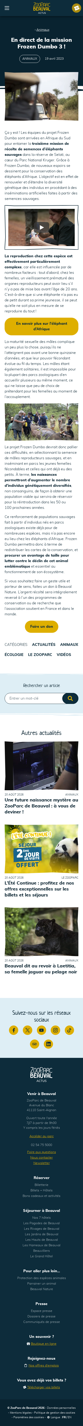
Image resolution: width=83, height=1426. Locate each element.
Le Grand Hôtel (41, 1256)
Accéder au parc (42, 1136)
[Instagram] (55, 1030)
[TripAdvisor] (34, 1044)
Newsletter (41, 1163)
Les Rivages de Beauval (41, 1228)
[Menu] (7, 8)
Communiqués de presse (41, 1322)
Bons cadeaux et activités (41, 1196)
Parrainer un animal (41, 1283)
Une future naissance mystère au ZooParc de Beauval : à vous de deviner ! (41, 806)
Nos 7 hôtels (41, 1217)
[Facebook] (13, 1030)
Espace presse (41, 1311)
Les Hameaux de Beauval (41, 1245)
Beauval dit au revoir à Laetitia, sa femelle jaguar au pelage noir (41, 969)
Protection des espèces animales (41, 1278)
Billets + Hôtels (41, 1190)
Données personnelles (61, 1407)
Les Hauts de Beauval (41, 1239)
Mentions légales (21, 1412)
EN (69, 1417)
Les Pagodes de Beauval (41, 1223)
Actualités (44, 645)
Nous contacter (41, 1157)
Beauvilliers (41, 1250)
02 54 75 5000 (41, 1145)
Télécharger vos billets (43, 1387)
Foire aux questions (41, 1152)
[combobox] (41, 698)
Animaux (42, 29)
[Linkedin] (48, 1044)
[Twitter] (27, 1030)
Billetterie (41, 1185)
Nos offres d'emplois (44, 1365)
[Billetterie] (76, 8)
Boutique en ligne (43, 1343)
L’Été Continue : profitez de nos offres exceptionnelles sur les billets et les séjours (39, 889)
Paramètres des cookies (28, 1417)
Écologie (14, 655)
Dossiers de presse (41, 1316)
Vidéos (64, 655)
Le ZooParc (40, 655)
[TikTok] (69, 1030)
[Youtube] (41, 1030)
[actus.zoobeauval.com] (42, 8)
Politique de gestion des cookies (54, 1412)
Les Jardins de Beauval (41, 1234)
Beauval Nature (41, 1289)
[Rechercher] (70, 698)
